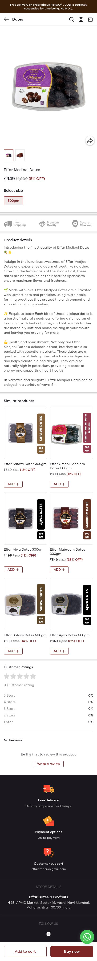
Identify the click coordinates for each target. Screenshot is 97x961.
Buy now (72, 951)
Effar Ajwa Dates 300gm (23, 550)
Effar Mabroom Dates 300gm (67, 552)
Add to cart (25, 951)
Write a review (48, 764)
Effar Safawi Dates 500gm (25, 635)
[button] (8, 155)
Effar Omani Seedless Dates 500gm (67, 466)
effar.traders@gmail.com (49, 869)
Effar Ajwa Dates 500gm (69, 635)
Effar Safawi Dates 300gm (25, 464)
